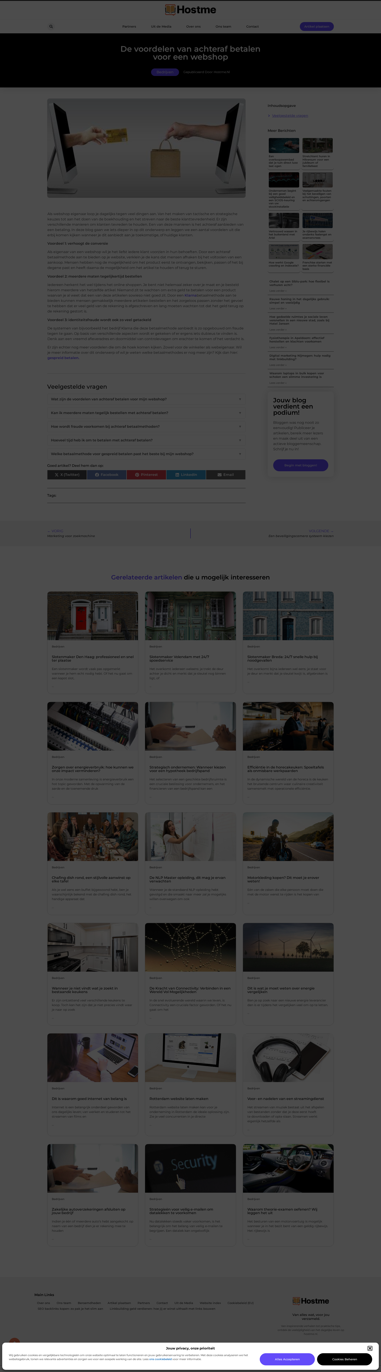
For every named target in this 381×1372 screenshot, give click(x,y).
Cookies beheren (344, 1359)
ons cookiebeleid (160, 1359)
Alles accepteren (287, 1359)
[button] (370, 1348)
